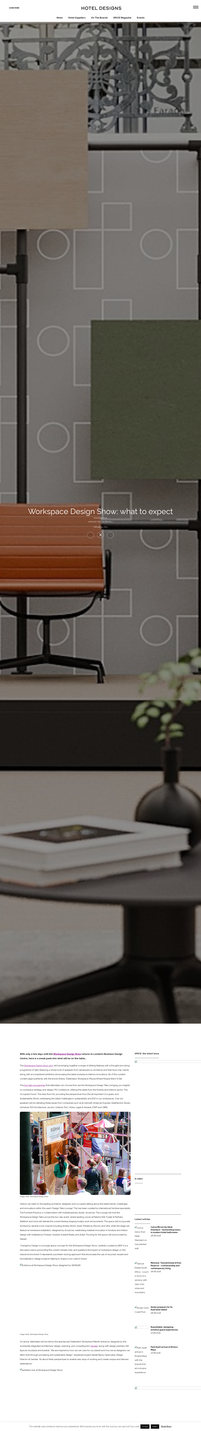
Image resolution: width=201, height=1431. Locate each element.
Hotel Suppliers (77, 17)
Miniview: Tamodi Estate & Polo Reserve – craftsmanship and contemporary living (166, 1265)
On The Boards (99, 17)
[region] (100, 1039)
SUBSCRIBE (14, 8)
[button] (91, 535)
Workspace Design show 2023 (38, 1065)
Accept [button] (145, 1427)
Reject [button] (155, 1427)
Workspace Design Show (67, 1054)
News (60, 17)
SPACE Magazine (122, 17)
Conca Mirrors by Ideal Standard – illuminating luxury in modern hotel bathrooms (165, 1229)
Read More (166, 1426)
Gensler (94, 1346)
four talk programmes (34, 1085)
